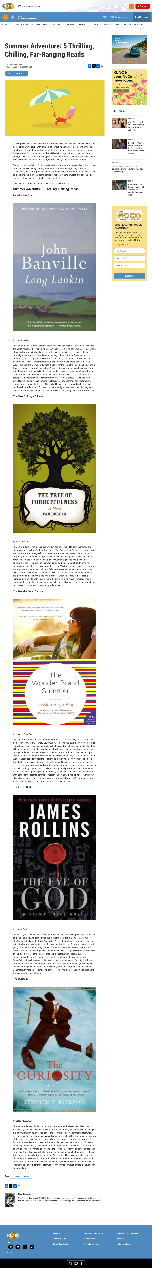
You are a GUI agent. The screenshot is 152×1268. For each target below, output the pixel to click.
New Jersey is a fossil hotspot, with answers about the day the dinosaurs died (136, 189)
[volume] (12, 17)
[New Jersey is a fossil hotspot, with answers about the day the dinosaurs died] (119, 185)
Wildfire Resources (134, 25)
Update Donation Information (127, 1233)
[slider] (16, 17)
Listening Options (59, 1239)
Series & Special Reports (62, 25)
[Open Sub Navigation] (9, 25)
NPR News (131, 119)
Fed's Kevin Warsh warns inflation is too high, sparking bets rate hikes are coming (136, 148)
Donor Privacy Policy (92, 1244)
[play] (5, 17)
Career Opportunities (61, 1244)
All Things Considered (20, 1176)
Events (118, 25)
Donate (143, 6)
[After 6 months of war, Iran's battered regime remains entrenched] (119, 123)
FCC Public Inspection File (93, 1233)
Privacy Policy (89, 1239)
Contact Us (120, 1239)
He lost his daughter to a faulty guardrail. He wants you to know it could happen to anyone (128, 169)
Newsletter (41, 25)
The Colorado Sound (123, 1244)
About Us (56, 1233)
